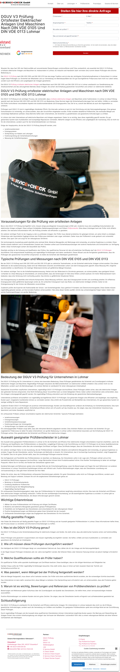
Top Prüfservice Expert (87, 641)
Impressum (103, 668)
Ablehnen (92, 664)
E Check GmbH (48, 651)
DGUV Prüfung (48, 638)
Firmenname (57, 16)
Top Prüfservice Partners (87, 644)
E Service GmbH (49, 649)
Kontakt (50, 3)
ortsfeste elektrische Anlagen (60, 99)
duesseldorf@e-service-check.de (21, 649)
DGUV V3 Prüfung (10, 76)
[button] (116, 649)
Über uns (60, 3)
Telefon (89, 23)
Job (44, 647)
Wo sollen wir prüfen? (60, 29)
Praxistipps (97, 3)
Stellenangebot (48, 645)
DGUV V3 (46, 642)
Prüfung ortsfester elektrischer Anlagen (25, 84)
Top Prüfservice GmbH (87, 646)
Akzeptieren (78, 664)
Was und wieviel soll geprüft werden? (66, 36)
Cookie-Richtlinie (87, 668)
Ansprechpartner (59, 23)
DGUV (45, 640)
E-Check (82, 639)
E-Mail (89, 16)
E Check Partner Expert (51, 658)
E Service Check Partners (52, 656)
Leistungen (71, 3)
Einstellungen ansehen (108, 664)
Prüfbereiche (84, 3)
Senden (85, 53)
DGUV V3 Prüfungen (104, 250)
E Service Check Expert (52, 654)
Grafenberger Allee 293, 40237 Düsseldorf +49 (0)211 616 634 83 (23, 644)
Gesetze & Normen (111, 3)
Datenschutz (96, 668)
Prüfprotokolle (73, 228)
